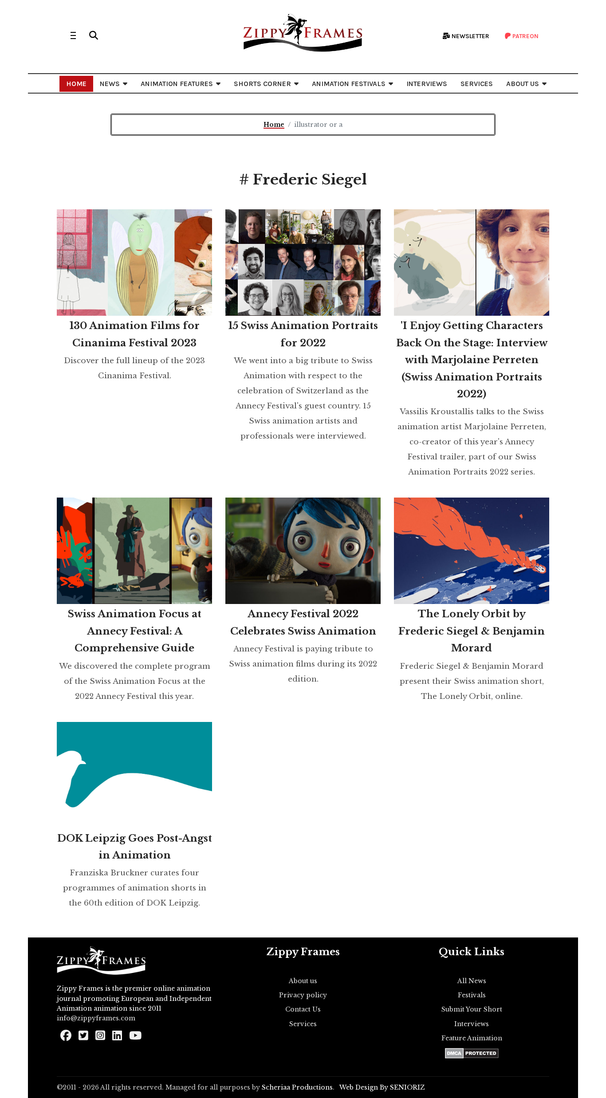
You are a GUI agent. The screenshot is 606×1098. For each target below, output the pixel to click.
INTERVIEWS (426, 83)
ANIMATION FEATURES (177, 83)
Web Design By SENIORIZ (382, 1087)
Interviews (471, 1024)
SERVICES (476, 83)
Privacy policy (303, 995)
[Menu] (73, 35)
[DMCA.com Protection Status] (472, 1053)
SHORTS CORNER (262, 83)
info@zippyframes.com (96, 1018)
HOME (76, 83)
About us (303, 981)
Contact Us (303, 1009)
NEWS (110, 83)
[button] (93, 35)
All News (471, 981)
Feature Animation (471, 1038)
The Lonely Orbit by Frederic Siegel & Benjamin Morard (471, 631)
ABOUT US (522, 83)
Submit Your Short (471, 1009)
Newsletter (469, 36)
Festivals (472, 995)
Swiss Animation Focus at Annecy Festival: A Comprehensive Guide (134, 631)
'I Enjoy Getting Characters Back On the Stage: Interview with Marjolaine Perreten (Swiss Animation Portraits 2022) (471, 360)
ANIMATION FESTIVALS (349, 83)
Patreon (525, 36)
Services (303, 1024)
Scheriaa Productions (297, 1087)
